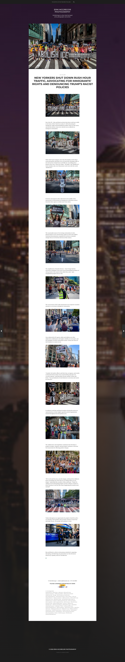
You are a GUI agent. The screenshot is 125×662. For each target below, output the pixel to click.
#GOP (55, 600)
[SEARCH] (73, 2)
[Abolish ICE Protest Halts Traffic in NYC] (62, 569)
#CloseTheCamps (61, 596)
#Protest (48, 608)
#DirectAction (66, 597)
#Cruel (74, 596)
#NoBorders (49, 604)
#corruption (69, 596)
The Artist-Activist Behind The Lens (61, 2)
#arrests (61, 592)
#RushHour (48, 610)
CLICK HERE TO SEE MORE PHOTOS (54, 118)
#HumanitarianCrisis (63, 600)
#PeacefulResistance (51, 607)
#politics (77, 607)
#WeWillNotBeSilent (51, 614)
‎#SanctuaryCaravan (57, 610)
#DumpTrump (49, 599)
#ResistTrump (65, 608)
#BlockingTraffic (59, 593)
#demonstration (58, 597)
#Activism (55, 592)
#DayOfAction (49, 597)
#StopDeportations (50, 611)
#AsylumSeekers (50, 593)
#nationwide (49, 603)
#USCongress (62, 613)
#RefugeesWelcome (56, 608)
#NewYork (70, 603)
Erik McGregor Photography (62, 10)
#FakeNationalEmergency (69, 599)
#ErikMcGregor (57, 599)
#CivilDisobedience (50, 596)
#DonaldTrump (74, 597)
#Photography (60, 607)
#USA (56, 613)
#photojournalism (69, 607)
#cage (54, 595)
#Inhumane (67, 602)
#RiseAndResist (74, 608)
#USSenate (69, 613)
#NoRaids (74, 604)
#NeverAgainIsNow (58, 603)
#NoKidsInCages (67, 604)
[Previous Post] (1, 331)
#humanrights (72, 600)
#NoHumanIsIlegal (57, 604)
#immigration (49, 602)
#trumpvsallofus (50, 613)
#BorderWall (49, 595)
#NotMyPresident (50, 606)
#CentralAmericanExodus (64, 595)
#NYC (62, 606)
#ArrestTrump (67, 592)
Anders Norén (65, 652)
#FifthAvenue (49, 600)
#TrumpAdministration (68, 611)
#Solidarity (73, 610)
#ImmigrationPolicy (58, 602)
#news (65, 603)
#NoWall (58, 606)
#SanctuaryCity (66, 610)
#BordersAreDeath (68, 593)
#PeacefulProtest (69, 606)
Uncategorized (50, 591)
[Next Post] (123, 331)
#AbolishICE (49, 592)
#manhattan (74, 602)
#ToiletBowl (59, 611)
